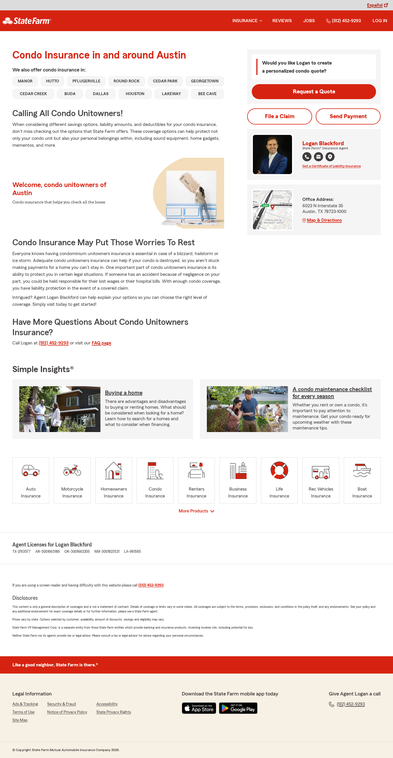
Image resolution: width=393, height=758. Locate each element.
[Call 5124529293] (307, 156)
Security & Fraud (61, 704)
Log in (380, 20)
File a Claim (280, 116)
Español (375, 5)
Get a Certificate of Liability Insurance (331, 166)
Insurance (244, 20)
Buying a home (123, 393)
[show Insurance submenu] (259, 21)
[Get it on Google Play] (238, 708)
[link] (27, 21)
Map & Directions (324, 220)
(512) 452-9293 (346, 20)
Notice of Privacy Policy (67, 712)
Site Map (20, 720)
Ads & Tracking (25, 704)
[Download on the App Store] (199, 708)
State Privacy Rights (113, 712)
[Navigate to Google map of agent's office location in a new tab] (330, 156)
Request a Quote (314, 92)
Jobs (309, 20)
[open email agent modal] (318, 157)
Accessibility (107, 704)
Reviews (282, 20)
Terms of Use (23, 712)
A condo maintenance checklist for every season (332, 392)
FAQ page (101, 343)
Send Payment (348, 116)
